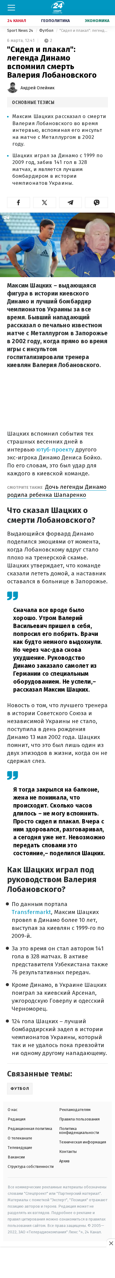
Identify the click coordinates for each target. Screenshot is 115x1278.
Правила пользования (79, 1119)
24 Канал (16, 20)
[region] (58, 1263)
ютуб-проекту (55, 449)
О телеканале (20, 1138)
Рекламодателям (74, 1109)
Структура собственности (31, 1166)
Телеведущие (20, 1147)
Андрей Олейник (38, 88)
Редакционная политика (30, 1128)
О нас (12, 1109)
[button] (18, 202)
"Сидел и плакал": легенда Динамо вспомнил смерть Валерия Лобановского (83, 30)
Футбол (46, 30)
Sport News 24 (20, 30)
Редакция (16, 1119)
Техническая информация (82, 1142)
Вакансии (16, 1157)
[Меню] (11, 7)
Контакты (68, 1151)
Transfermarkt (31, 912)
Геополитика (55, 20)
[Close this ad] (110, 1243)
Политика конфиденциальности (79, 1130)
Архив (64, 1161)
